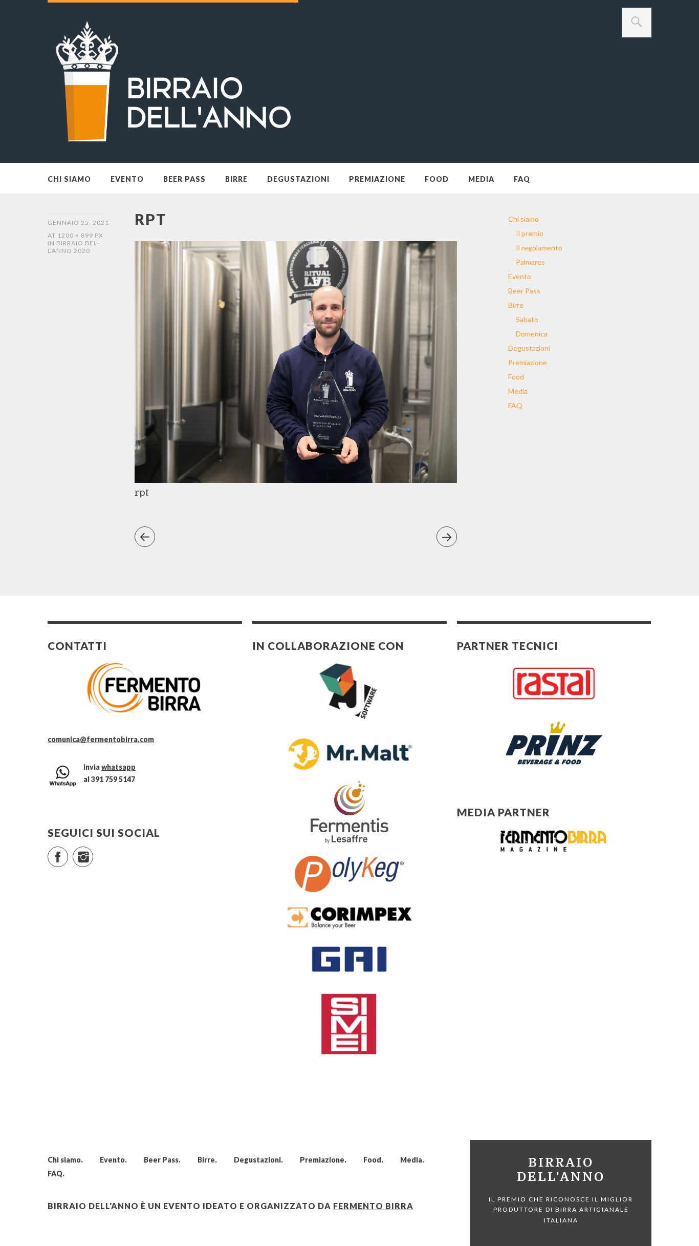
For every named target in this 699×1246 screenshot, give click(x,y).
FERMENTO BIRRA (373, 1206)
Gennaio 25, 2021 (78, 222)
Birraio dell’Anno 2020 (73, 247)
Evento (127, 179)
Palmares (530, 262)
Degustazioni (298, 179)
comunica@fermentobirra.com (101, 739)
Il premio (529, 233)
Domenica (532, 333)
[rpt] (296, 479)
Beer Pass (184, 179)
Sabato (527, 319)
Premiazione (377, 179)
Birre (236, 179)
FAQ (522, 179)
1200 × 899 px (80, 235)
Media (481, 179)
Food (437, 179)
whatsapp (118, 767)
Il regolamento (539, 247)
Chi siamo (69, 179)
